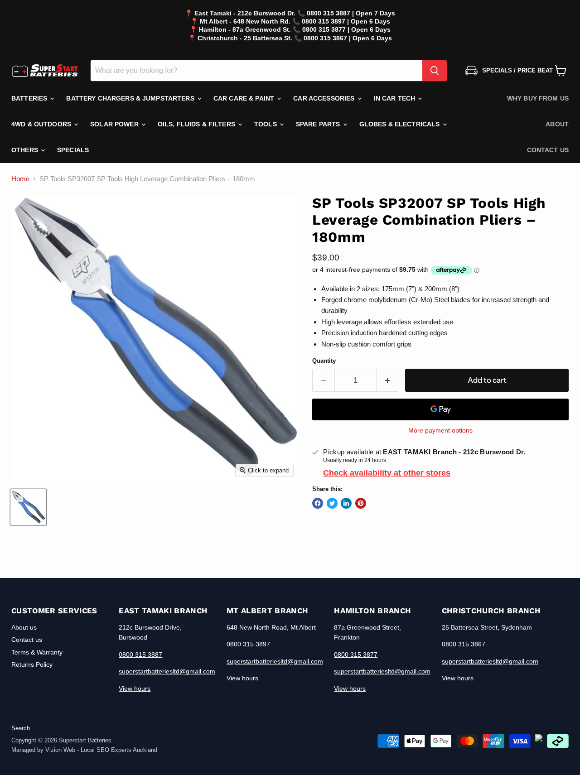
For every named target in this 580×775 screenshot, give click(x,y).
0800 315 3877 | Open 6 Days (346, 29)
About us (24, 627)
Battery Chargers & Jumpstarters (131, 98)
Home (20, 179)
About (557, 124)
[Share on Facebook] (317, 503)
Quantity (324, 360)
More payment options (440, 430)
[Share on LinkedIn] (346, 503)
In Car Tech (395, 98)
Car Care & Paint (244, 98)
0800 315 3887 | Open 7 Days (351, 13)
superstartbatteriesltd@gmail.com (167, 671)
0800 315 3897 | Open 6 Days (346, 21)
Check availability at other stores (386, 472)
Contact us (548, 150)
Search (20, 728)
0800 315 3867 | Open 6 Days (348, 38)
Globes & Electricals (400, 124)
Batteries (30, 98)
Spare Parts (319, 124)
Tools (266, 124)
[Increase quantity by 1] (388, 380)
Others (25, 150)
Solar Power (115, 124)
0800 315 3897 (248, 644)
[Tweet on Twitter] (332, 503)
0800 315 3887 (140, 654)
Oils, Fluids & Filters (197, 124)
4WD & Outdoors (42, 124)
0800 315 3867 (463, 644)
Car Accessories (324, 98)
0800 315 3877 (355, 654)
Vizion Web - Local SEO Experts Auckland (101, 749)
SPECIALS (73, 150)
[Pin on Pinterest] (360, 503)
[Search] (434, 70)
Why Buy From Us (538, 98)
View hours (134, 688)
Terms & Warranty (37, 652)
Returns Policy (32, 664)
